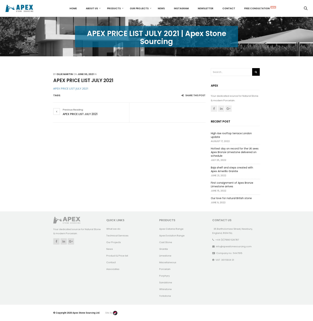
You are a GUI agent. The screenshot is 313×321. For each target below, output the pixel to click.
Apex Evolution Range (172, 235)
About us (92, 8)
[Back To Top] (302, 308)
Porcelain (164, 269)
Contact (228, 8)
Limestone (165, 255)
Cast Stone (165, 242)
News (161, 8)
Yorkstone (165, 296)
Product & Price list (117, 255)
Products (114, 8)
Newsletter (205, 8)
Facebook (214, 108)
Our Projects (139, 8)
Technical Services (117, 235)
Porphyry (164, 276)
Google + (228, 108)
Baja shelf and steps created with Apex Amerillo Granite (232, 169)
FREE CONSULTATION (258, 8)
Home (73, 8)
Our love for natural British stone (231, 198)
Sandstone (165, 282)
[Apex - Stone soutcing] (66, 220)
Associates (112, 269)
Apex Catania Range (171, 229)
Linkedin (221, 108)
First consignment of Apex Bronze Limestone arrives (232, 184)
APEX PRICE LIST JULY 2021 (83, 80)
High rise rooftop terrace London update (231, 135)
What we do (113, 229)
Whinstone (165, 289)
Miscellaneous (167, 262)
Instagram (181, 8)
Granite (163, 249)
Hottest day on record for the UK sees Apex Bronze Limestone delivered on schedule (234, 152)
